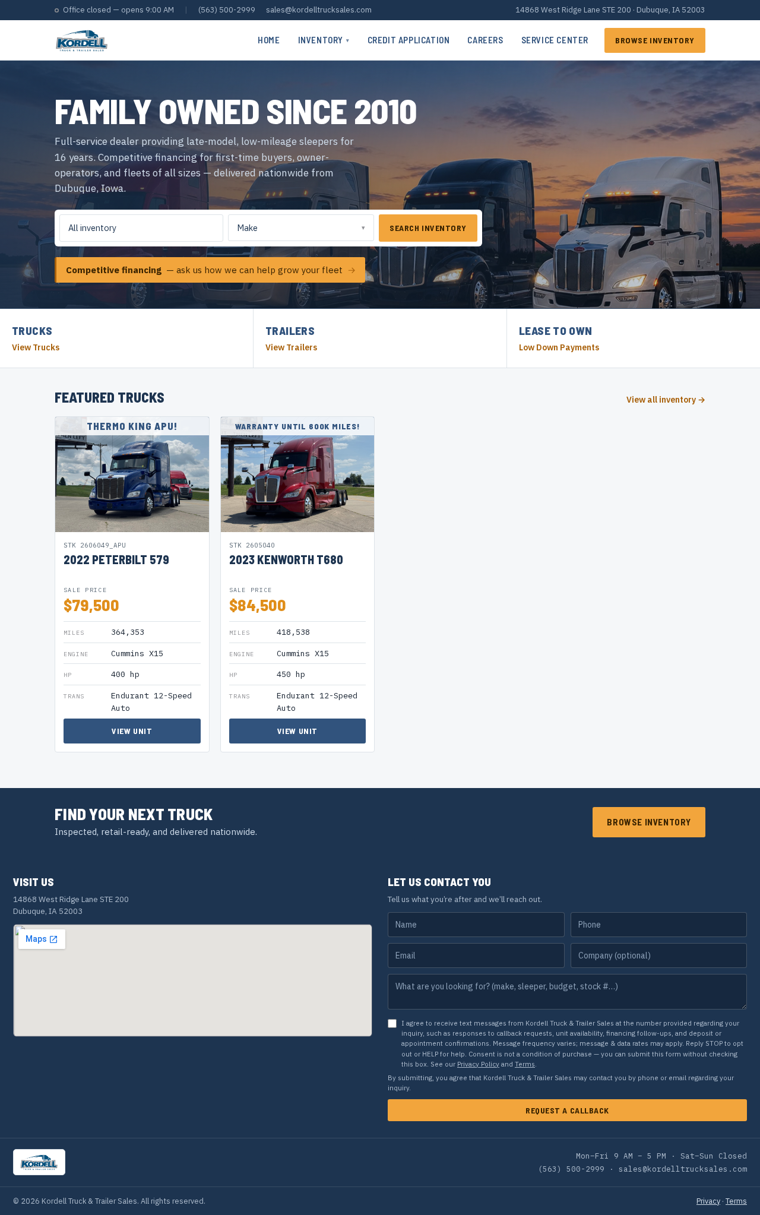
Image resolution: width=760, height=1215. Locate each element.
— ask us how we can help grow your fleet (211, 270)
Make (247, 227)
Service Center (554, 39)
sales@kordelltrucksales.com (319, 10)
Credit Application (409, 39)
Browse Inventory (655, 40)
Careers (485, 39)
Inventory (324, 39)
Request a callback (567, 1110)
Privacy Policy (478, 1063)
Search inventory (428, 228)
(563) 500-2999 (226, 10)
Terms (525, 1063)
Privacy (708, 1200)
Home (269, 39)
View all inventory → (665, 399)
